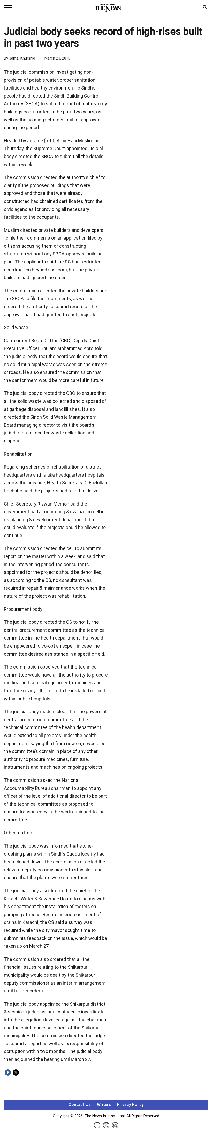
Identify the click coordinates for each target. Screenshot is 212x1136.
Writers (104, 1104)
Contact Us (80, 1104)
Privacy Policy (130, 1104)
